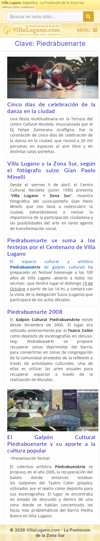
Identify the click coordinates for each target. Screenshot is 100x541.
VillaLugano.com (43, 530)
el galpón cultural (64, 267)
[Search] (88, 16)
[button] (83, 30)
